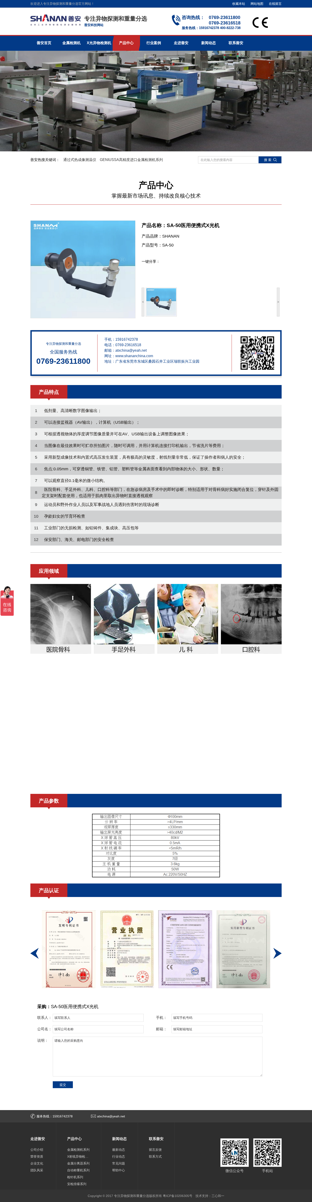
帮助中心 (118, 1170)
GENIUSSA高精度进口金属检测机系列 (131, 160)
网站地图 (257, 3)
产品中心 (126, 43)
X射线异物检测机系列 (78, 1156)
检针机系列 (75, 1177)
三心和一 (218, 1196)
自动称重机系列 (78, 1170)
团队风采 (36, 1170)
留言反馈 (155, 1149)
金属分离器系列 (78, 1163)
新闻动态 (208, 43)
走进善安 (181, 43)
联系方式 (155, 1156)
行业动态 (118, 1156)
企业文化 (36, 1163)
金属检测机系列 (78, 1149)
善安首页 (44, 43)
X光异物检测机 (99, 43)
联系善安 (236, 43)
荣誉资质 (36, 1156)
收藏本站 (238, 3)
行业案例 (153, 43)
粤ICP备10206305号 (177, 1196)
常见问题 (118, 1163)
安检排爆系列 (76, 1184)
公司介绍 (36, 1149)
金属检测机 (71, 43)
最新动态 (118, 1149)
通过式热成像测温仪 (79, 160)
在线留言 (275, 3)
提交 (63, 1085)
